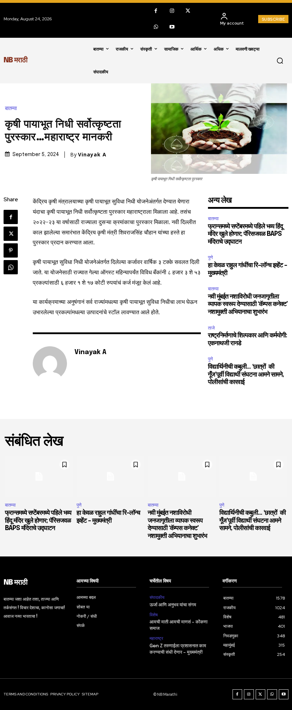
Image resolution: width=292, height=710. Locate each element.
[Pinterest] (11, 250)
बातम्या (11, 108)
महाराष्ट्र (156, 638)
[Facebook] (156, 11)
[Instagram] (172, 11)
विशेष (154, 614)
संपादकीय (157, 597)
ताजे (211, 328)
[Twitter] (188, 11)
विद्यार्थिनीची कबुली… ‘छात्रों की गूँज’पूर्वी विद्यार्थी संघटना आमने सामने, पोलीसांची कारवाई (246, 374)
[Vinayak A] (50, 363)
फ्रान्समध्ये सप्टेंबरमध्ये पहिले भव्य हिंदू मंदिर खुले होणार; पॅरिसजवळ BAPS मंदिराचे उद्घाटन (245, 234)
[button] (279, 60)
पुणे (210, 257)
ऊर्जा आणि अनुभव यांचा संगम (173, 605)
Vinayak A (92, 154)
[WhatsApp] (156, 27)
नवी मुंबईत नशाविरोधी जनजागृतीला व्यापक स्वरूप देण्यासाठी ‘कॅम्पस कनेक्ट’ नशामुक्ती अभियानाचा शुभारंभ (248, 304)
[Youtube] (172, 27)
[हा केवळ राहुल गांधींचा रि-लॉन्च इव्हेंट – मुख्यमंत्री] (111, 476)
